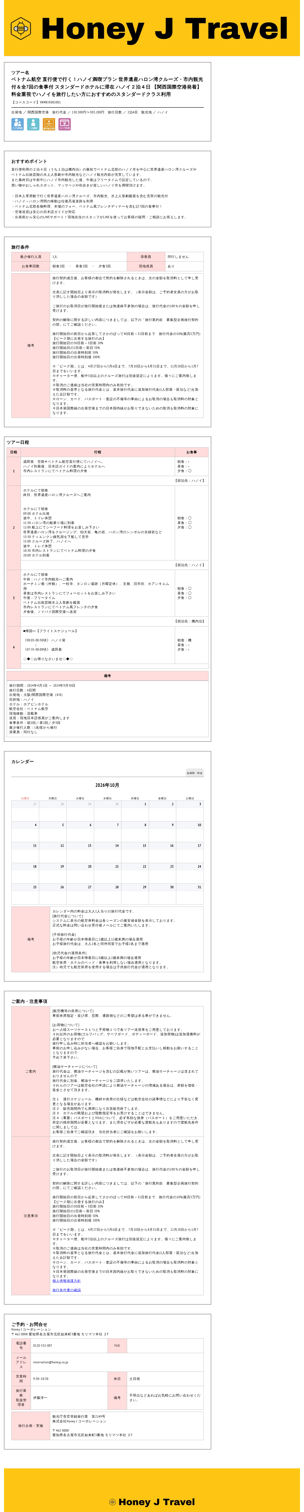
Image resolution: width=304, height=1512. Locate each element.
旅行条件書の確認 (66, 1290)
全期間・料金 (195, 773)
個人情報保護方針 (66, 1281)
